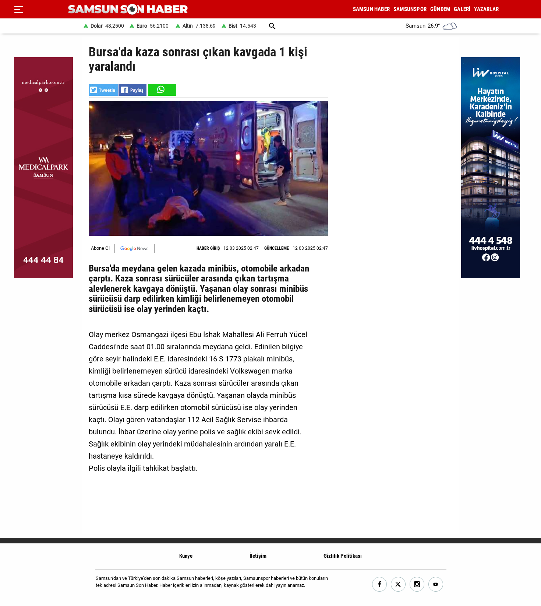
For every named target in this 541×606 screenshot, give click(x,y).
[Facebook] (379, 584)
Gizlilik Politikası (342, 556)
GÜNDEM (440, 9)
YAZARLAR (486, 9)
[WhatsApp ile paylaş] (161, 90)
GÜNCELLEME (276, 248)
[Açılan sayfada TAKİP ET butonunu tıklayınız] (134, 248)
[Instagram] (417, 584)
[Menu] (18, 9)
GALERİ (462, 9)
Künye (185, 556)
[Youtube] (435, 584)
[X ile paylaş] (103, 90)
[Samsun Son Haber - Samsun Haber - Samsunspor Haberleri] (128, 9)
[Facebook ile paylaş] (132, 90)
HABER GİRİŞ (208, 248)
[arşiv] (272, 26)
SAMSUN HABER (371, 9)
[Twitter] (398, 584)
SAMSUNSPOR (410, 9)
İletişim (258, 556)
